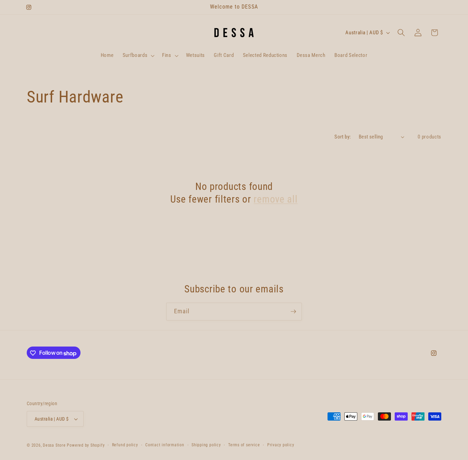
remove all (275, 199)
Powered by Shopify (85, 445)
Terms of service (244, 445)
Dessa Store (54, 445)
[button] (137, 55)
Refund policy (125, 445)
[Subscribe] (293, 311)
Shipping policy (206, 445)
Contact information (164, 445)
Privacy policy (280, 445)
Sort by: (342, 137)
